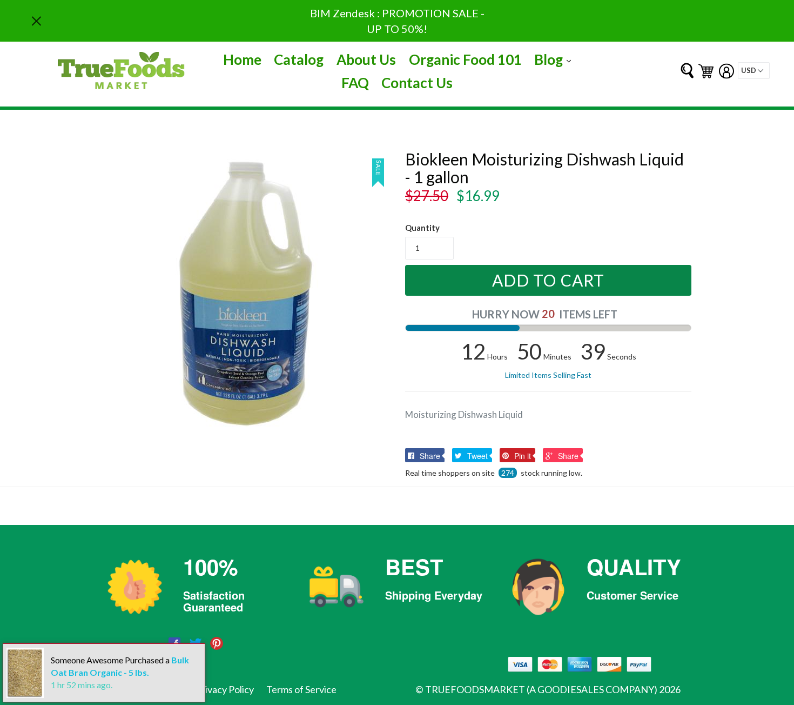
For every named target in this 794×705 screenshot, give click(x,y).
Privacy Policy (225, 689)
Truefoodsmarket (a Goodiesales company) (541, 689)
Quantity (422, 227)
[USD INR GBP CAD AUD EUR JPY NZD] (754, 70)
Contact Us (417, 82)
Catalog (299, 59)
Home (242, 59)
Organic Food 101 (465, 59)
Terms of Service (301, 689)
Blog (555, 59)
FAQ (355, 82)
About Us (366, 59)
